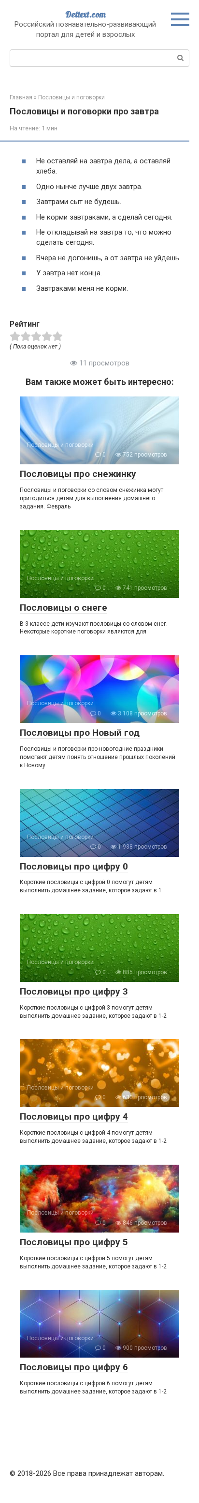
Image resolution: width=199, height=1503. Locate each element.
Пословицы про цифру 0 (74, 866)
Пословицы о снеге (63, 607)
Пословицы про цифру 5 (74, 1242)
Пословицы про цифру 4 (74, 1116)
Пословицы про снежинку (78, 473)
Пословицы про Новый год (80, 732)
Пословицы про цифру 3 (74, 991)
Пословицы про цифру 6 (74, 1367)
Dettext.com (85, 14)
